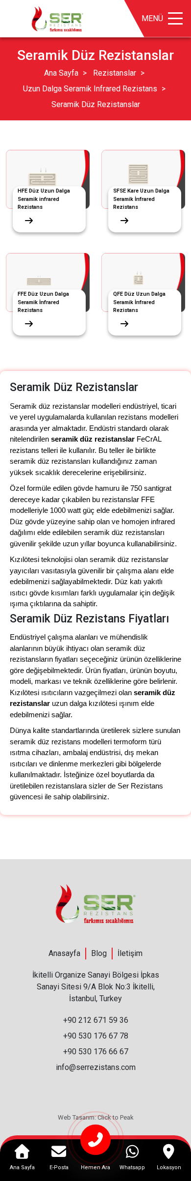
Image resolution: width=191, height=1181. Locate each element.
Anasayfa (64, 953)
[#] (57, 18)
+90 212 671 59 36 (95, 1020)
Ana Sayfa (61, 73)
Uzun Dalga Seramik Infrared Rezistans (90, 88)
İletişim (130, 953)
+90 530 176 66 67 (95, 1051)
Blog (99, 953)
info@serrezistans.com (96, 1067)
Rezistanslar (114, 73)
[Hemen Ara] (95, 1143)
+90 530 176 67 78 (95, 1035)
